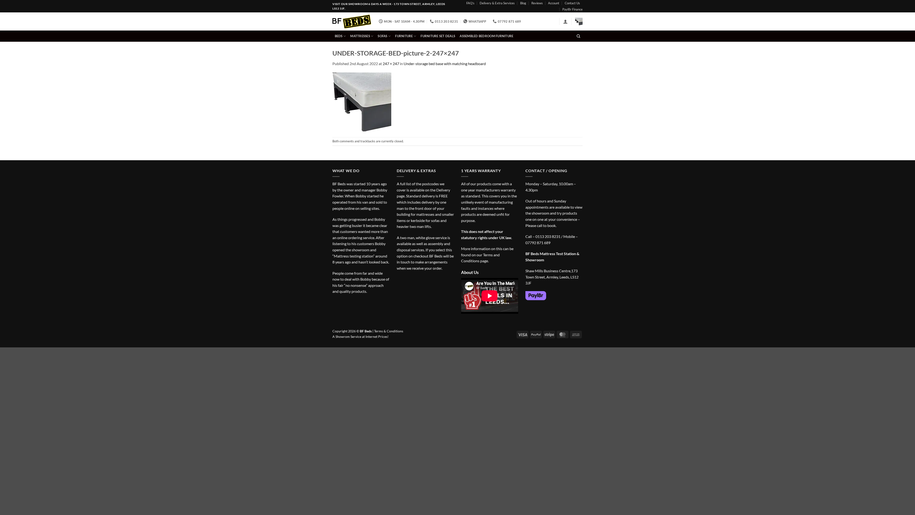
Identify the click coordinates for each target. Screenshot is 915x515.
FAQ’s (470, 3)
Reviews (537, 3)
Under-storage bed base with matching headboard (445, 63)
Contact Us (572, 3)
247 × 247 (391, 63)
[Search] (578, 36)
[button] (565, 21)
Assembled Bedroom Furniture (486, 36)
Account (553, 3)
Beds (339, 36)
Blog (523, 3)
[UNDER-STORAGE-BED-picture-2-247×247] (361, 101)
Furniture (404, 36)
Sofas (382, 36)
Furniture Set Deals (438, 36)
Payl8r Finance (572, 9)
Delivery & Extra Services (497, 3)
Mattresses (360, 36)
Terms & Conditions (388, 331)
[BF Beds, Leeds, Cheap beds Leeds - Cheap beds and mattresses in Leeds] (352, 22)
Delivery (443, 190)
